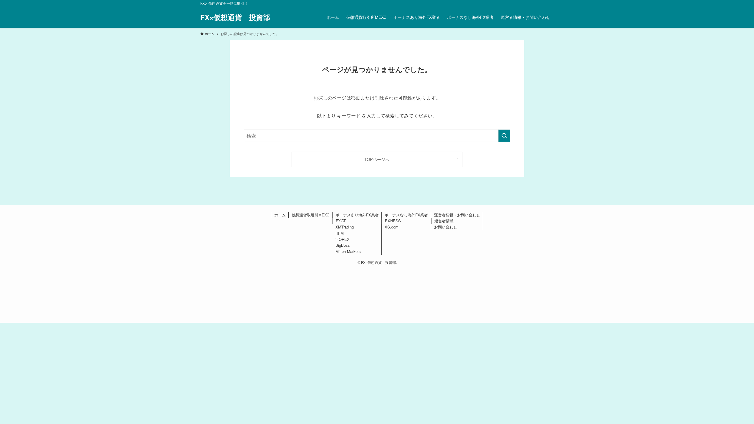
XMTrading (344, 227)
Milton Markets (348, 251)
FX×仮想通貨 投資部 (235, 17)
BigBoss (342, 245)
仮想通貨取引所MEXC (310, 215)
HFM (339, 233)
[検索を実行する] (504, 136)
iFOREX (342, 239)
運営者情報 (444, 220)
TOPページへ (376, 159)
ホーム (280, 215)
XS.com (392, 227)
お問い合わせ (445, 227)
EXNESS (393, 220)
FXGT (341, 220)
